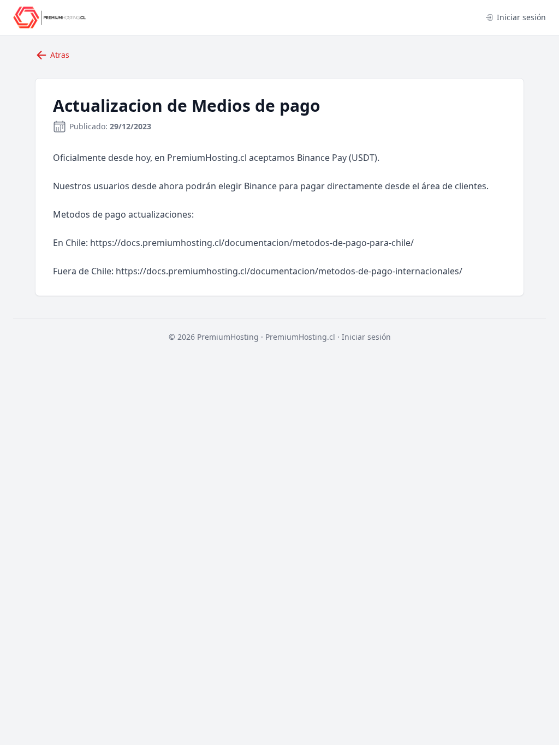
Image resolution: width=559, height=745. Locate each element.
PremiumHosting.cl (300, 337)
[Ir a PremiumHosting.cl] (49, 17)
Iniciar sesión (521, 17)
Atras (59, 55)
